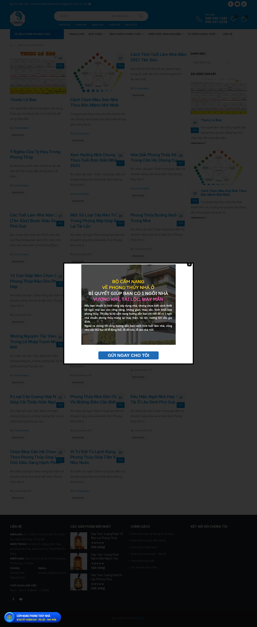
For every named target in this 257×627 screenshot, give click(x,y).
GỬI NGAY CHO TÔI (128, 355)
